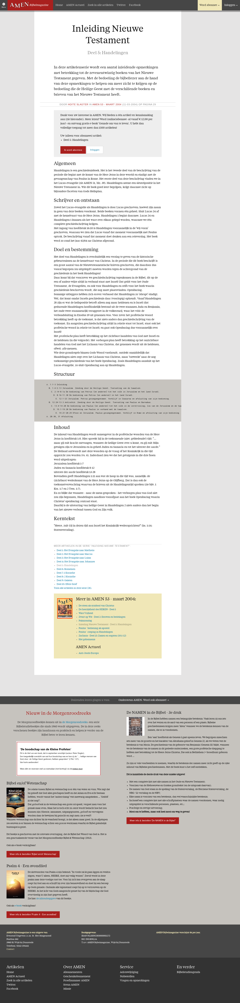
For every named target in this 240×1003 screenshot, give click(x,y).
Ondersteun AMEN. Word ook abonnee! (143, 700)
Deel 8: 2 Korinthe (66, 577)
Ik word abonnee (73, 150)
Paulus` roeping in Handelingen (96, 632)
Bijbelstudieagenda (188, 972)
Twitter (121, 5)
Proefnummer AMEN (76, 980)
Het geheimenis (87, 639)
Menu (4, 7)
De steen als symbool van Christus (96, 606)
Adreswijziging (129, 972)
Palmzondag (85, 621)
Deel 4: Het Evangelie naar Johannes (76, 562)
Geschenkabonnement (76, 976)
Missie (67, 989)
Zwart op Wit (102, 617)
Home (59, 5)
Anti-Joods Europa (89, 653)
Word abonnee (208, 5)
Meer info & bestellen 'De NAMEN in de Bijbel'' (153, 820)
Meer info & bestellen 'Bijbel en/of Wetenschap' (33, 854)
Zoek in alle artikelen (100, 5)
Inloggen (229, 5)
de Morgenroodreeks (74, 722)
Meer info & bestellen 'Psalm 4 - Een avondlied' (33, 914)
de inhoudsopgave (46, 898)
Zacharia (102, 636)
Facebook (135, 5)
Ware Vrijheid (86, 613)
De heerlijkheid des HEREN (97, 609)
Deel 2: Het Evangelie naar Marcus (74, 554)
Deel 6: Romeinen (66, 569)
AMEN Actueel (75, 5)
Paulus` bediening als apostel (94, 628)
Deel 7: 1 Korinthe (66, 573)
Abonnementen (72, 972)
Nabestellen (127, 976)
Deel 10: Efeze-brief (67, 584)
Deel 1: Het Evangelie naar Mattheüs (75, 550)
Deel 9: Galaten (64, 580)
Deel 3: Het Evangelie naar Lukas (74, 558)
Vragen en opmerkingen (134, 980)
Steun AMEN (71, 985)
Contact (10, 949)
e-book (18, 906)
